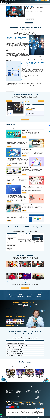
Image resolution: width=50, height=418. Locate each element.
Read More (9, 146)
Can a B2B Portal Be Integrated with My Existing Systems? (15, 347)
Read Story (16, 325)
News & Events (37, 391)
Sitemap (36, 399)
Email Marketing (18, 392)
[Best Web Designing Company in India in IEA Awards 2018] (15, 320)
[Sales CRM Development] (13, 152)
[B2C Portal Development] (13, 134)
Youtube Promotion (18, 389)
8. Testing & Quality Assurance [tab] (11, 245)
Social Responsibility (37, 393)
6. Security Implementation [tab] (10, 242)
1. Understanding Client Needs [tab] (11, 233)
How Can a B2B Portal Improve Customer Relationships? (15, 351)
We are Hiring (43, 0)
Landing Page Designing (9, 392)
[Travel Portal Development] (36, 143)
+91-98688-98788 (31, 0)
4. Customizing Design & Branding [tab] (10, 239)
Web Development (8, 389)
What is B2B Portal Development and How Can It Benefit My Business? (17, 340)
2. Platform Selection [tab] (10, 235)
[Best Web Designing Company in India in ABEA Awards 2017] (7, 320)
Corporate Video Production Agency (28, 392)
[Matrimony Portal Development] (36, 180)
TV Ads (26, 393)
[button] (34, 104)
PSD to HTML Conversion (9, 391)
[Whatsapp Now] (1, 414)
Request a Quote (28, 22)
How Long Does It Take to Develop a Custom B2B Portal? (15, 353)
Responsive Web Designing (9, 393)
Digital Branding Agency (28, 389)
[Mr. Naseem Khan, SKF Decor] (25, 276)
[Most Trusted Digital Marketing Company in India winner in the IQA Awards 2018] (22, 320)
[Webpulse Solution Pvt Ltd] (4, 2)
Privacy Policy (36, 398)
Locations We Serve (37, 396)
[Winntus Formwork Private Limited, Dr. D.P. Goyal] (12, 264)
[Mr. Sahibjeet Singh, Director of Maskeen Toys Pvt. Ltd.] (38, 264)
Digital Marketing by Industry (19, 396)
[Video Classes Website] (13, 208)
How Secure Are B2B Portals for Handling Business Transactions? (17, 345)
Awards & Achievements (38, 390)
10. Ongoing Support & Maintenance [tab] (10, 249)
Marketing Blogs (37, 392)
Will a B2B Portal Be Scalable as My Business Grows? (15, 355)
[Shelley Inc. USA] (12, 276)
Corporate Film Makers (28, 390)
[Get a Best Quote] (1, 416)
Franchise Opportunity (38, 0)
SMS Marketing (18, 393)
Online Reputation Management (29, 386)
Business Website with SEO (19, 386)
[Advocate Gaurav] (25, 264)
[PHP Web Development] (13, 189)
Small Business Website (9, 386)
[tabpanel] (30, 239)
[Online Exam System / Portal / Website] (36, 217)
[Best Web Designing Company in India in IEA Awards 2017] (11, 320)
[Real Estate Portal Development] (13, 171)
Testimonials (36, 389)
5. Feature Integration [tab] (10, 240)
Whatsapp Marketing (18, 391)
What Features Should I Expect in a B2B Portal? (14, 349)
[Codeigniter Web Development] (36, 198)
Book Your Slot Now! (9, 325)
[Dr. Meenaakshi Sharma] (38, 276)
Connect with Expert (28, 109)
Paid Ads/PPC (17, 390)
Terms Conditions (37, 397)
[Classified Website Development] (36, 161)
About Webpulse (37, 386)
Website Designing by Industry (10, 390)
